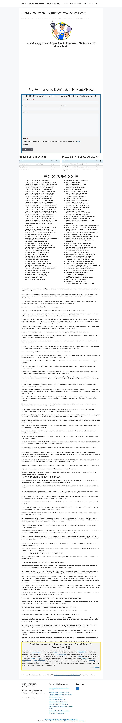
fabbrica (56, 652)
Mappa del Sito (74, 719)
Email (63, 106)
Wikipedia (96, 667)
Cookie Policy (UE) (64, 719)
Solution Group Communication (72, 720)
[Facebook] (77, 688)
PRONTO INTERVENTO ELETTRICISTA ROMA (40, 3)
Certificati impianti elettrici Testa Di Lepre (60, 694)
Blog (85, 3)
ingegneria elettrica (35, 658)
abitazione (81, 652)
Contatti (97, 3)
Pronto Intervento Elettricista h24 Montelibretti (67, 675)
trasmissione (85, 658)
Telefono (25, 106)
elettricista (92, 660)
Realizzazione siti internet (56, 720)
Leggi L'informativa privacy (52, 719)
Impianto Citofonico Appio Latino (58, 702)
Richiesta (25, 112)
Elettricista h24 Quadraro (56, 697)
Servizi (90, 3)
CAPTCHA (25, 144)
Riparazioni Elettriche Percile (57, 699)
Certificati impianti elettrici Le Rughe (59, 692)
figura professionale (39, 660)
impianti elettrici (81, 651)
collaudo (80, 656)
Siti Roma (83, 720)
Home (65, 3)
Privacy (25, 138)
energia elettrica (36, 652)
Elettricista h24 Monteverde (56, 713)
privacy (78, 141)
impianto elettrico (61, 654)
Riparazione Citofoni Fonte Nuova (58, 704)
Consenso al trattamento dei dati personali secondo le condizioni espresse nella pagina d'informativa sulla (52, 141)
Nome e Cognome (28, 99)
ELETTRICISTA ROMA (75, 3)
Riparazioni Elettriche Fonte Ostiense (59, 711)
